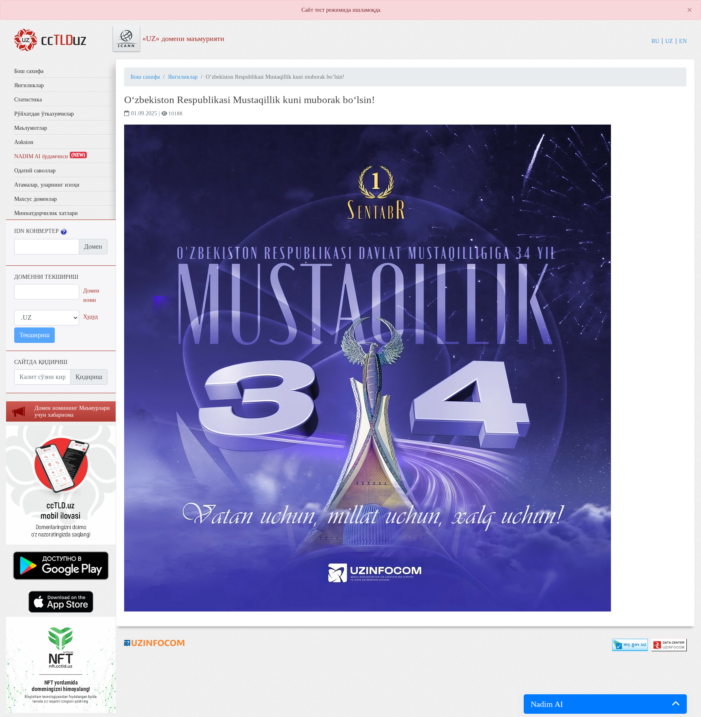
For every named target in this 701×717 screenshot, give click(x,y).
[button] (605, 704)
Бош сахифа (28, 71)
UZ (669, 41)
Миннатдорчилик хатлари (46, 213)
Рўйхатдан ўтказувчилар (44, 114)
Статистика (28, 100)
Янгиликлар (29, 85)
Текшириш (34, 335)
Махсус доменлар (35, 199)
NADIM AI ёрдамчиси (49, 156)
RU (655, 41)
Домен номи (91, 295)
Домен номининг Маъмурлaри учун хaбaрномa (72, 411)
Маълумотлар (30, 128)
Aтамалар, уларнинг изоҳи (47, 185)
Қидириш (88, 376)
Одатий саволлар (35, 171)
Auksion (23, 142)
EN (683, 41)
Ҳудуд (90, 316)
